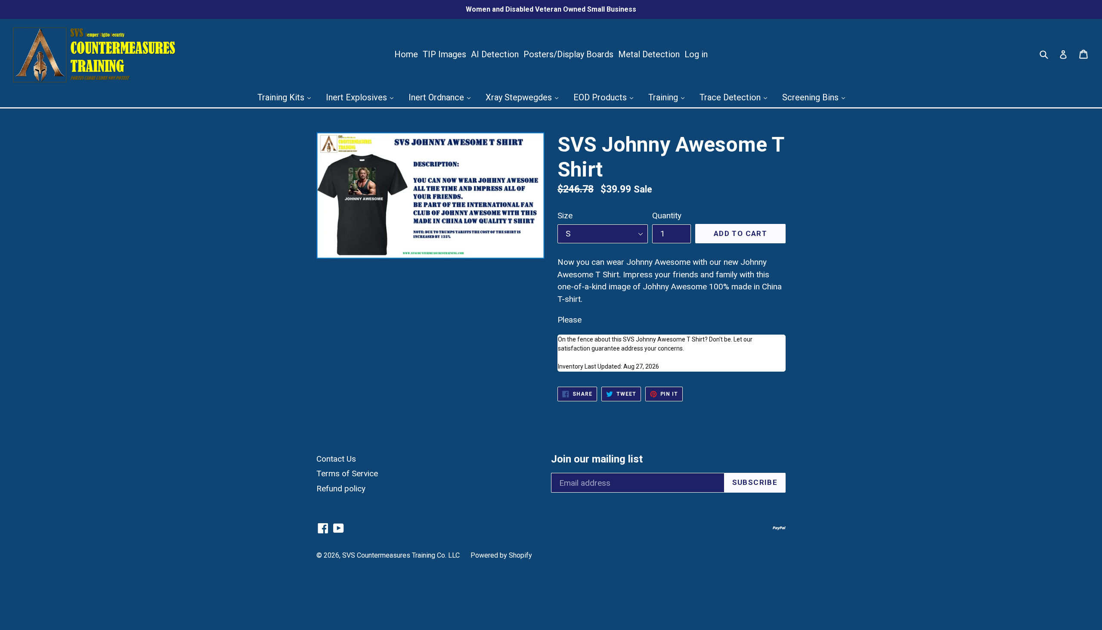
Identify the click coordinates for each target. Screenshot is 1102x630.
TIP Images (444, 54)
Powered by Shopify (501, 555)
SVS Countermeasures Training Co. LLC (401, 555)
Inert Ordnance (437, 97)
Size (565, 215)
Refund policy (340, 488)
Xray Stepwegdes (520, 97)
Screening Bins (811, 97)
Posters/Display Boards (568, 54)
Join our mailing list (597, 459)
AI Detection (495, 54)
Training (664, 97)
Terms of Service (347, 473)
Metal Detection (649, 54)
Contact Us (336, 459)
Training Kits (281, 97)
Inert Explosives (357, 97)
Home (406, 54)
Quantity (666, 215)
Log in (696, 54)
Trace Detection (731, 97)
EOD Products (601, 97)
